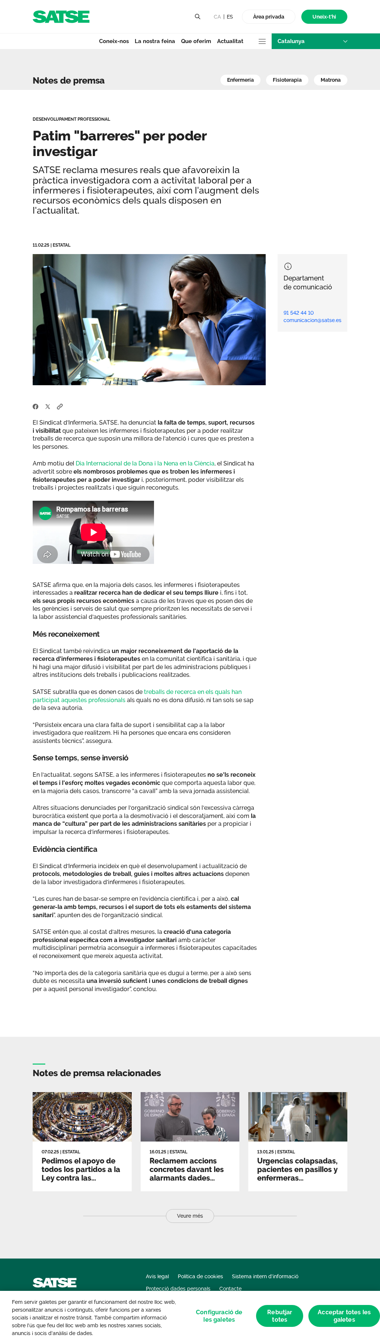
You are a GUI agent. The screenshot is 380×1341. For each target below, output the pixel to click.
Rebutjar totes (279, 1316)
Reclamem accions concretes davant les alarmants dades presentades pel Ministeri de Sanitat (187, 1177)
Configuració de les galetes (219, 1316)
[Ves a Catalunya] (61, 16)
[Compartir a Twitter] (48, 406)
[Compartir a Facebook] (36, 406)
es (230, 17)
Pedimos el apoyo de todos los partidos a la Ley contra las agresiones (81, 1173)
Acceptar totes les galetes (344, 1316)
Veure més (190, 1216)
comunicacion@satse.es (312, 320)
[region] (190, 1316)
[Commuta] (197, 16)
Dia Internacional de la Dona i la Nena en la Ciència (145, 463)
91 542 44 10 (299, 313)
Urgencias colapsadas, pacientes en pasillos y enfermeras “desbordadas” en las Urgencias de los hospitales (297, 1182)
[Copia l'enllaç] (60, 406)
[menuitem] (324, 17)
